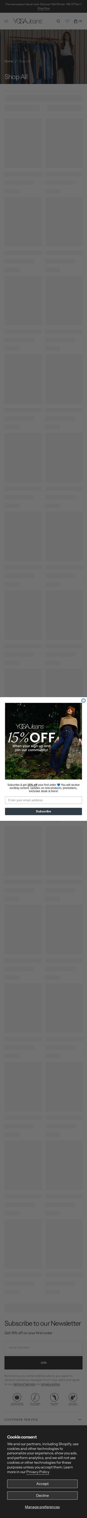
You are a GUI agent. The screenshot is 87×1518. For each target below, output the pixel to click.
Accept (42, 1483)
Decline (42, 1495)
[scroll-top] (77, 1508)
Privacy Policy (37, 1472)
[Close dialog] (83, 700)
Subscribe (43, 811)
